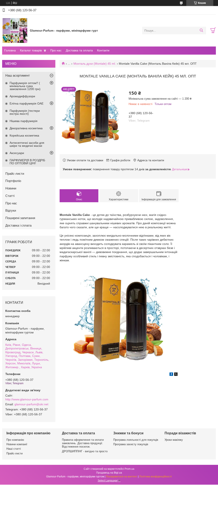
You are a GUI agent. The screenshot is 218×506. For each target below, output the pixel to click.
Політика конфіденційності (155, 476)
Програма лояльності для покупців (135, 439)
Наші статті (13, 448)
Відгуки (10, 210)
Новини (10, 188)
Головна (10, 50)
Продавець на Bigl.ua (109, 472)
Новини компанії (16, 444)
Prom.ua (129, 468)
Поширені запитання (20, 218)
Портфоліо (13, 181)
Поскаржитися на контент (121, 476)
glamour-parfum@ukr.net (31, 404)
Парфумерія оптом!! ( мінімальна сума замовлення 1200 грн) (25, 86)
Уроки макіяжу (174, 439)
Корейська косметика (24, 135)
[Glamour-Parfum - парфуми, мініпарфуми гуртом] (15, 30)
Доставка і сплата (18, 225)
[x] (176, 375)
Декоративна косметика (26, 128)
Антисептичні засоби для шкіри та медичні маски (27, 144)
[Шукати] (201, 30)
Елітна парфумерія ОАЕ (26, 103)
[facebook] (171, 375)
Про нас (56, 50)
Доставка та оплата (79, 50)
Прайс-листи (14, 173)
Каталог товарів (31, 50)
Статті (9, 196)
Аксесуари (17, 153)
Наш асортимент (17, 75)
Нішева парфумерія (23, 121)
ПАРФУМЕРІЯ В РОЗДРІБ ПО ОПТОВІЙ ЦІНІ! (27, 161)
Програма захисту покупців (130, 444)
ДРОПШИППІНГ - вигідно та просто (85, 451)
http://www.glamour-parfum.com (26, 399)
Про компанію (15, 439)
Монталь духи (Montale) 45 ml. (94, 63)
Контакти (103, 50)
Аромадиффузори (22, 96)
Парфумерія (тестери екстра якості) (25, 112)
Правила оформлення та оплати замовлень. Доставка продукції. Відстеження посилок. (83, 443)
